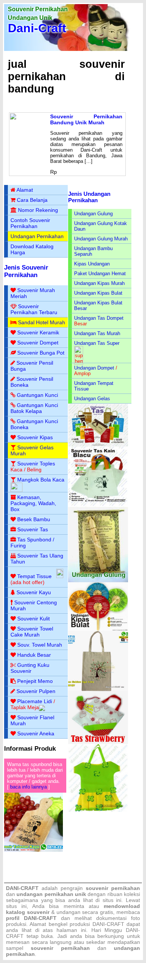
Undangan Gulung (93, 213)
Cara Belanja (32, 200)
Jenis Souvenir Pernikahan (26, 271)
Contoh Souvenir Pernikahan (30, 223)
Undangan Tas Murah (97, 333)
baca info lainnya (28, 787)
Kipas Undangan (92, 264)
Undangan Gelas (92, 398)
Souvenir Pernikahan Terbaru (33, 309)
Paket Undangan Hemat (100, 273)
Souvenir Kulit (33, 619)
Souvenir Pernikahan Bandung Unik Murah (86, 119)
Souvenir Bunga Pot (40, 353)
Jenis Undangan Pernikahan (89, 197)
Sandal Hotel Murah (41, 322)
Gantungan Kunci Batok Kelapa (34, 408)
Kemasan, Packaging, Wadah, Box (33, 503)
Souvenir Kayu (33, 592)
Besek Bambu (33, 519)
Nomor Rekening (38, 210)
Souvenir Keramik (38, 332)
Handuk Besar (34, 655)
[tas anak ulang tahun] (98, 810)
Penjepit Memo (35, 681)
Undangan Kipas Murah (99, 283)
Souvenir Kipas (35, 437)
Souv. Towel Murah (39, 645)
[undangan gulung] (98, 580)
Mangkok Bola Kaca (40, 480)
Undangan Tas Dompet (99, 318)
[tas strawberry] (98, 742)
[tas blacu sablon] (98, 689)
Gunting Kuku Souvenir (29, 668)
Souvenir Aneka (35, 733)
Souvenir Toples (36, 464)
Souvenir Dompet (37, 343)
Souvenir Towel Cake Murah (31, 632)
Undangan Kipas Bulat (98, 293)
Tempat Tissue (34, 576)
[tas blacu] (98, 505)
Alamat (24, 190)
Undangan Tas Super (96, 343)
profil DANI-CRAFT (31, 918)
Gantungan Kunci (37, 395)
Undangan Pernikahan (37, 236)
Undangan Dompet (94, 368)
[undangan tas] (98, 445)
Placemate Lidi (34, 701)
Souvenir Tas (32, 529)
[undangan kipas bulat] (98, 629)
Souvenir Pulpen (35, 691)
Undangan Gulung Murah (101, 238)
